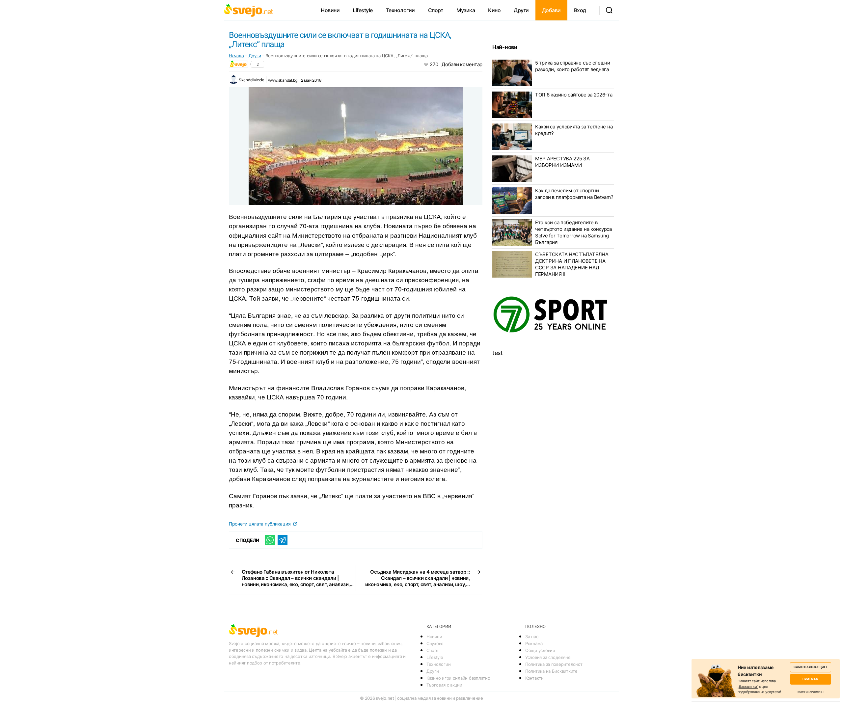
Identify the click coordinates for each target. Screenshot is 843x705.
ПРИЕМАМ (810, 679)
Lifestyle (363, 10)
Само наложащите (811, 667)
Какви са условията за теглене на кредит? (573, 129)
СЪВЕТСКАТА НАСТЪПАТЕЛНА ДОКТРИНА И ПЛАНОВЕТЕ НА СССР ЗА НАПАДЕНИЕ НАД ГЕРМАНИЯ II (572, 264)
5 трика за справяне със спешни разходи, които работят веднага (572, 66)
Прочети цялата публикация (260, 524)
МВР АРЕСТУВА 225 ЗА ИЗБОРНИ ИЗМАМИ (562, 161)
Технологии (400, 10)
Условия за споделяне (548, 657)
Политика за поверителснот (553, 664)
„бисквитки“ (748, 686)
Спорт (436, 10)
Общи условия (540, 650)
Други (521, 10)
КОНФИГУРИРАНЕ (810, 691)
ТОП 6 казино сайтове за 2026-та (573, 95)
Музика (465, 10)
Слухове (435, 643)
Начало (236, 55)
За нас (531, 636)
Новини (330, 10)
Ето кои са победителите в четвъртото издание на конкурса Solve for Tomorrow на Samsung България (573, 232)
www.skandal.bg (282, 80)
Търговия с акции (444, 685)
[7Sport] (553, 314)
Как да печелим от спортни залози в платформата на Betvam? (574, 193)
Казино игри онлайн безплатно (458, 678)
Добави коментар (462, 64)
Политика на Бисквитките (551, 671)
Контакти (534, 678)
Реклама (534, 643)
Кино (494, 10)
